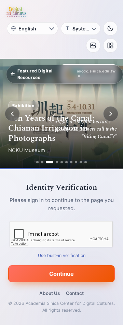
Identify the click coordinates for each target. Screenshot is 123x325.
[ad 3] (49, 162)
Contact (75, 293)
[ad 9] (81, 162)
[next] (110, 113)
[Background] (93, 45)
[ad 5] (61, 162)
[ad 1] (37, 162)
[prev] (12, 113)
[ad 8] (76, 162)
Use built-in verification (61, 255)
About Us (49, 293)
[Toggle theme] (110, 28)
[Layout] (110, 45)
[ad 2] (42, 162)
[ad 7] (71, 162)
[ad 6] (66, 162)
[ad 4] (57, 162)
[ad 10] (85, 162)
